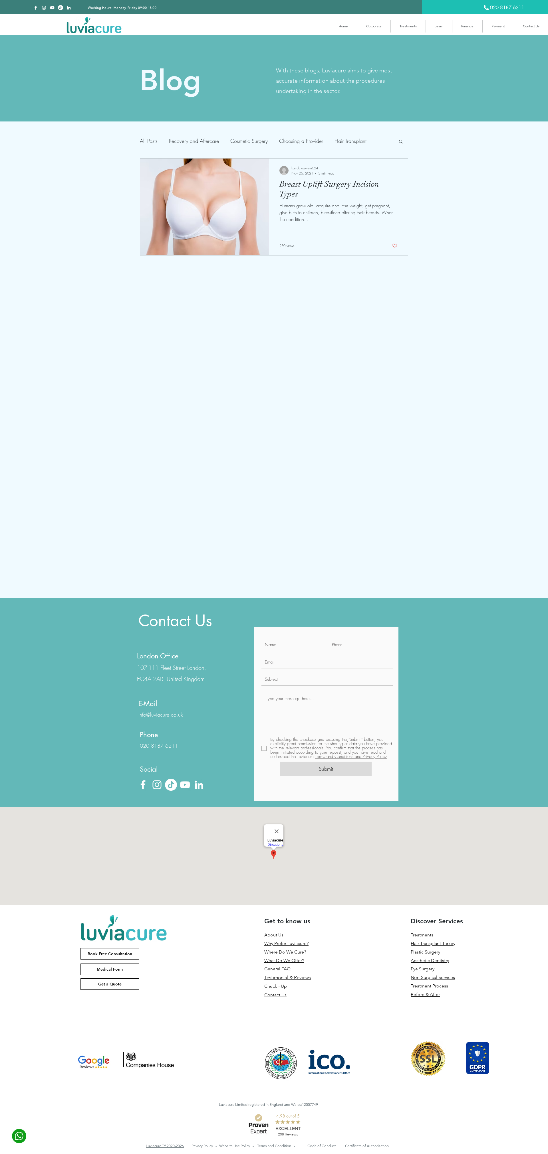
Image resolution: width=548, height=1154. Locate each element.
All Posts (149, 140)
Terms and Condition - (276, 1146)
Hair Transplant (350, 140)
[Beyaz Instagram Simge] (44, 7)
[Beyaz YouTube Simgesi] (52, 7)
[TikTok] (60, 7)
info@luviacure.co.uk (160, 714)
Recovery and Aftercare (194, 140)
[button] (373, 26)
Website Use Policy (235, 1146)
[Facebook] (35, 7)
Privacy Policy (203, 1146)
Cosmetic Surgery (249, 140)
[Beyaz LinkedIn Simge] (68, 7)
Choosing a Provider (301, 140)
